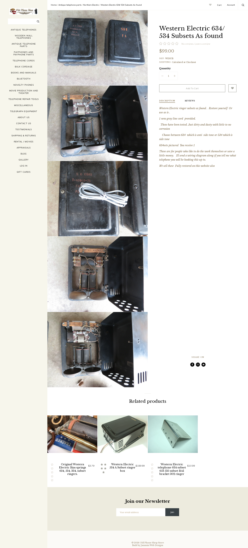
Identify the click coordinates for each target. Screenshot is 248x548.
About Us (24, 117)
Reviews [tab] (190, 101)
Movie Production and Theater (23, 91)
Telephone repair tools (23, 99)
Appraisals (24, 148)
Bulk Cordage (24, 67)
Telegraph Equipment (23, 111)
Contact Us (23, 123)
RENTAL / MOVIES (24, 141)
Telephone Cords (24, 60)
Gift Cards (24, 172)
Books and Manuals (23, 73)
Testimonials (23, 129)
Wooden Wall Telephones (24, 36)
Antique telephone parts (24, 45)
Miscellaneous (23, 105)
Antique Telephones (23, 30)
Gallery (24, 160)
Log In (23, 166)
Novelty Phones (23, 85)
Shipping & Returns (23, 135)
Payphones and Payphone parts (23, 53)
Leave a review (202, 44)
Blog (24, 154)
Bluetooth (24, 79)
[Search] (38, 21)
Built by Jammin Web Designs (147, 545)
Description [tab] (167, 101)
